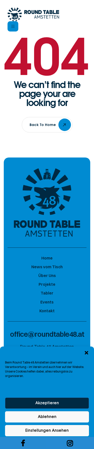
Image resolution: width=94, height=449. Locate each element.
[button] (86, 352)
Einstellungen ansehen (47, 430)
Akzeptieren (47, 403)
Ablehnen (47, 417)
